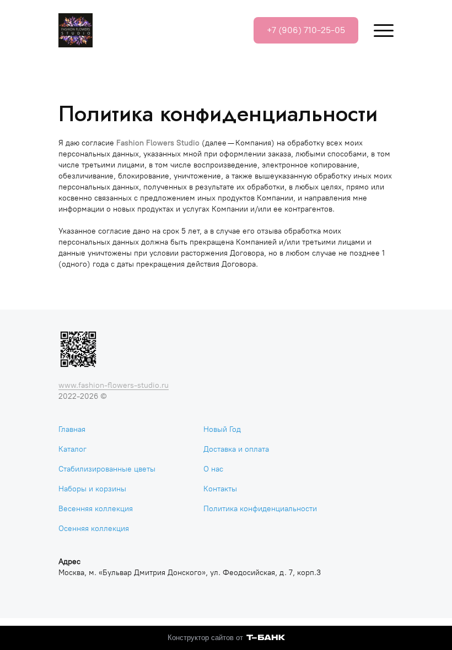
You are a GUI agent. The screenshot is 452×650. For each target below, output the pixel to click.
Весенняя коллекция (95, 508)
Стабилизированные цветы (106, 469)
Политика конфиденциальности (260, 508)
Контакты (220, 489)
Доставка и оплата (236, 449)
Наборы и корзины (92, 489)
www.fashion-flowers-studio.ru (113, 385)
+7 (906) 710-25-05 (306, 30)
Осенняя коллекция (93, 528)
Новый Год (222, 429)
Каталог (72, 449)
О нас (213, 469)
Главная (71, 429)
